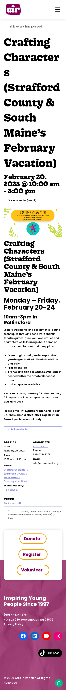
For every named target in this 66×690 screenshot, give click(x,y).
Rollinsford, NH (12, 503)
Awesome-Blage (13, 516)
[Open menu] (58, 9)
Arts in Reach (40, 446)
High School (11, 490)
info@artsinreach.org (36, 411)
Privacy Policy (13, 624)
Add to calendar (19, 429)
